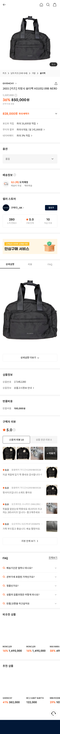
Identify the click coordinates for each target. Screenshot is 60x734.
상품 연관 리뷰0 (44, 439)
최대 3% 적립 (23, 135)
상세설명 (10, 264)
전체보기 (53, 557)
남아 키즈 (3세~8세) (19, 73)
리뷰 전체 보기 (28, 541)
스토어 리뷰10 (16, 439)
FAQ (50, 264)
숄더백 (42, 73)
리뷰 (30, 264)
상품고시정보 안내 (23, 387)
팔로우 (51, 207)
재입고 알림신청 (33, 727)
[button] (30, 113)
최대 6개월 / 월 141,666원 (29, 129)
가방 (34, 73)
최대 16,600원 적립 (26, 123)
